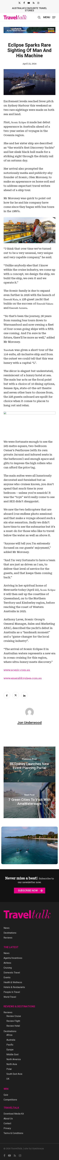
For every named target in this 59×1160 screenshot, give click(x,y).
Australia (10, 1040)
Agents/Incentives (13, 958)
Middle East (12, 1054)
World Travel (10, 997)
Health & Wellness (13, 982)
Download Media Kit (14, 1113)
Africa (9, 1035)
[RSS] (34, 3)
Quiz (6, 1094)
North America (13, 1059)
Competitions (10, 1099)
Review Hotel (13, 1025)
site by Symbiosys (34, 1148)
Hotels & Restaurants (14, 987)
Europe (9, 1049)
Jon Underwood (29, 721)
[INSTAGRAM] (38, 3)
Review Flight (13, 1021)
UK (7, 1078)
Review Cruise (13, 1016)
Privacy (7, 1128)
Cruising (8, 967)
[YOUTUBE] (29, 3)
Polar (9, 1069)
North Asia (11, 1064)
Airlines (7, 963)
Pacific (9, 1044)
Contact (7, 1123)
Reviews (8, 937)
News (6, 928)
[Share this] (7, 693)
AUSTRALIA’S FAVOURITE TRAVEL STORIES (29, 9)
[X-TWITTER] (19, 3)
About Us (8, 1118)
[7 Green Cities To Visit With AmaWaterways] (30, 798)
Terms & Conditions (13, 1133)
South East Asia (14, 1074)
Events (7, 977)
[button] (49, 17)
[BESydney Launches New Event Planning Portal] (30, 762)
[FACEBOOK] (24, 3)
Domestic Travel (12, 972)
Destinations (10, 932)
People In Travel (12, 992)
